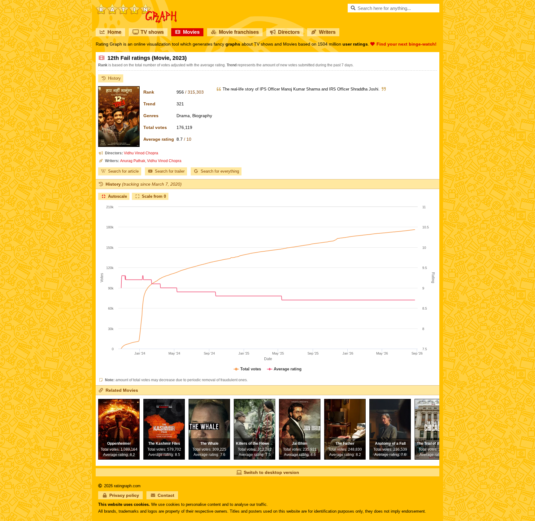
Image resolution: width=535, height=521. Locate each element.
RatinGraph (136, 6)
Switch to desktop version (271, 472)
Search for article (123, 171)
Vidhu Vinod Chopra (141, 153)
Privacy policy (124, 495)
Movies (191, 32)
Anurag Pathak (132, 161)
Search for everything (220, 171)
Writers (327, 32)
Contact (166, 495)
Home (114, 32)
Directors (289, 32)
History (114, 78)
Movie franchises (239, 32)
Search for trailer (170, 171)
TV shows (152, 32)
